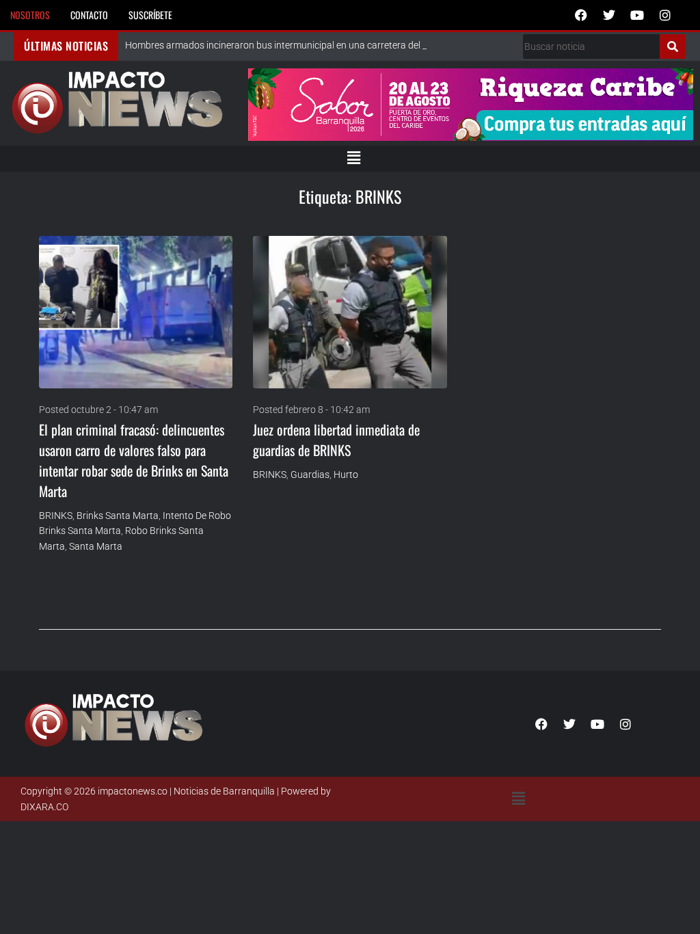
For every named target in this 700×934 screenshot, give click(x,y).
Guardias (310, 474)
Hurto (346, 474)
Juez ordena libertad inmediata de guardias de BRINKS (336, 439)
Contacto (89, 15)
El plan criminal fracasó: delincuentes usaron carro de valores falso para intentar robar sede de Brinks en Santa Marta (133, 460)
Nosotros (30, 15)
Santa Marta (95, 546)
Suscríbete (150, 15)
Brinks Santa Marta (118, 515)
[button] (353, 159)
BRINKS (55, 515)
